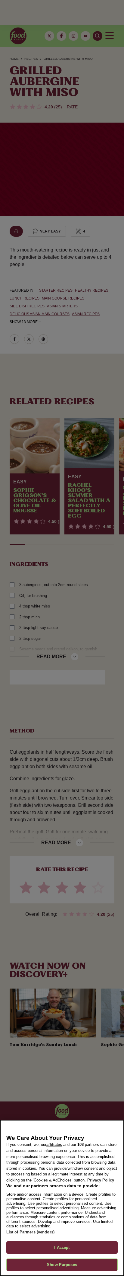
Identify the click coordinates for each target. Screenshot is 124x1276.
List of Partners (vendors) (30, 1232)
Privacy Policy (100, 1180)
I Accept (62, 1247)
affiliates (54, 1144)
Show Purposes (62, 1264)
